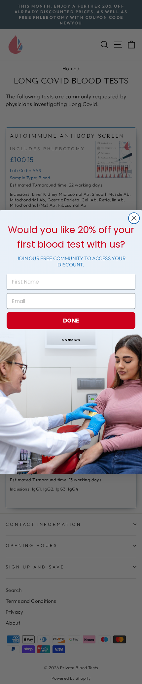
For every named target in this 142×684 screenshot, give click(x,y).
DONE (71, 320)
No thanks (71, 340)
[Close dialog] (133, 218)
